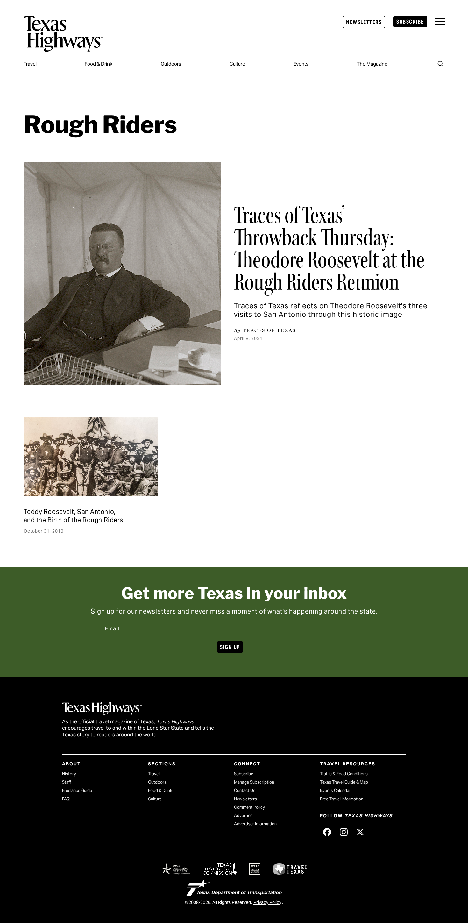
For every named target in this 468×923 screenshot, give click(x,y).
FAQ (66, 799)
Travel (30, 64)
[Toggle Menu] (440, 21)
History (69, 774)
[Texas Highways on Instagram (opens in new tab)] (344, 832)
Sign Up (230, 647)
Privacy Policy (267, 902)
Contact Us (244, 790)
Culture (237, 64)
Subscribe (410, 21)
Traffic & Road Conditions (344, 774)
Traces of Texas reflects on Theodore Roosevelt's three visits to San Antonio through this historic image (331, 309)
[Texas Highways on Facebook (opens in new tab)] (327, 832)
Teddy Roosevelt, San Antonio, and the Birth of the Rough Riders (73, 516)
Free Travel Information (341, 799)
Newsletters (364, 22)
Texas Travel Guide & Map (344, 782)
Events (300, 64)
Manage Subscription (254, 782)
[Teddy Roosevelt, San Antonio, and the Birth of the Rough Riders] (91, 456)
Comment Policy (249, 807)
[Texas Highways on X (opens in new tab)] (360, 832)
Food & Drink (98, 64)
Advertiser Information (255, 824)
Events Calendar (335, 790)
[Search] (440, 63)
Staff (66, 782)
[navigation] (440, 21)
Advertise (243, 815)
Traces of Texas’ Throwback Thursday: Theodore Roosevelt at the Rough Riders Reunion (329, 248)
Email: (113, 628)
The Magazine (372, 64)
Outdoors (171, 64)
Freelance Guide (77, 790)
